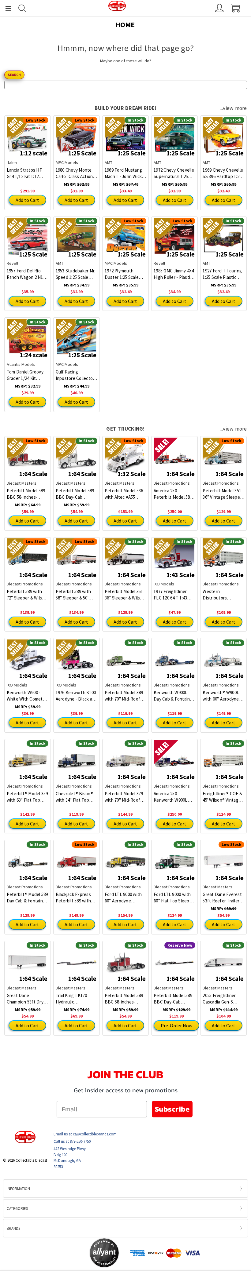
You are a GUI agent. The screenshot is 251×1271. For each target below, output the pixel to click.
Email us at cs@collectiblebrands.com (85, 1134)
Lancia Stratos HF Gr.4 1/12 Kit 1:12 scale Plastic (24, 173)
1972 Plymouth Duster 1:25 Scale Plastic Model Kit (122, 274)
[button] (65, 1253)
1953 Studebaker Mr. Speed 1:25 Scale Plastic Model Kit (76, 274)
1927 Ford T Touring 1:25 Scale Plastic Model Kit (222, 274)
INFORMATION (18, 1188)
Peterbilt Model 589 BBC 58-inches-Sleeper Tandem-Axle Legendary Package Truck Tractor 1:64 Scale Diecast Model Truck (125, 998)
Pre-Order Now (176, 1025)
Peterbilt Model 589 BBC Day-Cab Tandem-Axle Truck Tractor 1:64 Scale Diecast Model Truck (76, 494)
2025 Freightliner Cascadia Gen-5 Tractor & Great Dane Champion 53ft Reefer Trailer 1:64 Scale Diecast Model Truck (223, 998)
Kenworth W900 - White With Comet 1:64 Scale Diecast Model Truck (25, 696)
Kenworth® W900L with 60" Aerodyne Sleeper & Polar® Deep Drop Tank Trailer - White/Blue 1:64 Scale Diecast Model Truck (222, 696)
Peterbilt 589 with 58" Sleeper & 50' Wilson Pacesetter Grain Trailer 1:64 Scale (74, 594)
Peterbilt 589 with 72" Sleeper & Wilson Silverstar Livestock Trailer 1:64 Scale (27, 594)
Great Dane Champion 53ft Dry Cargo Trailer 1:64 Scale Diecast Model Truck (27, 998)
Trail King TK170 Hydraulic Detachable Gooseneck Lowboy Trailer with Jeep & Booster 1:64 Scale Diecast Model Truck (76, 998)
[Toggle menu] (5, 8)
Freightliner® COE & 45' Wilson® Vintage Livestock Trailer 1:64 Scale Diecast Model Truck (223, 797)
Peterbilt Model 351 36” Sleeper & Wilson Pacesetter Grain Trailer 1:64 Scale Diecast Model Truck (125, 594)
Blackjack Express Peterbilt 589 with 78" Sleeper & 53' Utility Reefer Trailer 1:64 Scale (76, 897)
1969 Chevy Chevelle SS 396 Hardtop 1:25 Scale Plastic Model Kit (223, 173)
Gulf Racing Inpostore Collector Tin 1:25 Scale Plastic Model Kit (76, 375)
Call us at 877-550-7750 (72, 1141)
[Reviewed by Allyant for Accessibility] (104, 1252)
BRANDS (13, 1228)
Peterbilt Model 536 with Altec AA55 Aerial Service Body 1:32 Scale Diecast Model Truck (124, 494)
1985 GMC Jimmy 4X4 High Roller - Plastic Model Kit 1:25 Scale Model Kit (174, 274)
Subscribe (172, 1109)
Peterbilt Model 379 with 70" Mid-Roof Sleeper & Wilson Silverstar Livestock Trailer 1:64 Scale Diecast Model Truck (125, 797)
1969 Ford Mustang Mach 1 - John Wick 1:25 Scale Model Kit (124, 173)
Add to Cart (27, 200)
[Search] (22, 8)
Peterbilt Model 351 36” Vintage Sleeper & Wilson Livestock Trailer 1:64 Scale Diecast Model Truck (223, 494)
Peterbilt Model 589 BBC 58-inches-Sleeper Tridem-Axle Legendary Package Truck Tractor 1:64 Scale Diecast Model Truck (27, 494)
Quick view (174, 454)
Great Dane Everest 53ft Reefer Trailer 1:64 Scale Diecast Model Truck (222, 897)
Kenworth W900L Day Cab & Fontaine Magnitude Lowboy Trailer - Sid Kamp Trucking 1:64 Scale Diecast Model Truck (174, 696)
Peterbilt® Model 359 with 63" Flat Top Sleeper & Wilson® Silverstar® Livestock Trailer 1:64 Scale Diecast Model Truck (27, 797)
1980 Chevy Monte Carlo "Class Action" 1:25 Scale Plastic (75, 173)
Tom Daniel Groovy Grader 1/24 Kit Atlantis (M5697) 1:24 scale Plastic (27, 375)
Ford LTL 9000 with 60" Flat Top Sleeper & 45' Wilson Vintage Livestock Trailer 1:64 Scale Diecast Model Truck (174, 897)
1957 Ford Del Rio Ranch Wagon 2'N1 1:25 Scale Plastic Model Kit (25, 274)
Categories (17, 1208)
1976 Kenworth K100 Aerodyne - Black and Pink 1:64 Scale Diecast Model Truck (76, 696)
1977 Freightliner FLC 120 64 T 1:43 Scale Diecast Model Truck (173, 594)
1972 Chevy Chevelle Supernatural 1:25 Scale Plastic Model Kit (174, 173)
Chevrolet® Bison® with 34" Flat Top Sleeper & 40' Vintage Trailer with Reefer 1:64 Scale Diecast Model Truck (76, 797)
